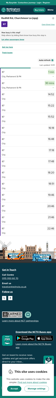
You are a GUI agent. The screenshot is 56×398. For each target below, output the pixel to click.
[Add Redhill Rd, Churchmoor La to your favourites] (53, 18)
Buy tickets (39, 10)
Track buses (7, 52)
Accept (14, 388)
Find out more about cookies (32, 382)
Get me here (7, 47)
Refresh (31, 60)
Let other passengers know (13, 39)
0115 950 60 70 (10, 278)
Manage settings (36, 388)
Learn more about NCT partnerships (20, 320)
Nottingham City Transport (10, 10)
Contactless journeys (27, 2)
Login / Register (43, 2)
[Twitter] (4, 298)
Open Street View (48, 24)
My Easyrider (11, 2)
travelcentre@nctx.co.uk (14, 286)
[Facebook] (10, 298)
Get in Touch (9, 269)
